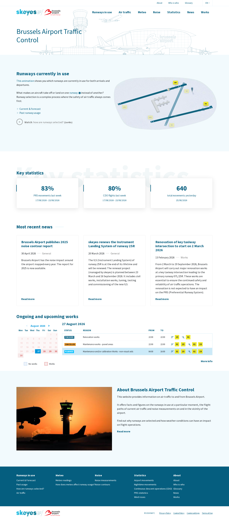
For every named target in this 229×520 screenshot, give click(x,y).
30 (56, 351)
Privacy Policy (165, 513)
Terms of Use (207, 513)
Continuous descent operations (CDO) (153, 488)
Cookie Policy (178, 513)
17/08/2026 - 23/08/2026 (47, 200)
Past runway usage (30, 112)
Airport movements (144, 480)
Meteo (142, 12)
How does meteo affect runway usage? (75, 484)
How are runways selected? (30, 488)
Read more (28, 299)
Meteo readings (64, 480)
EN (207, 3)
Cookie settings (193, 513)
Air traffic (125, 12)
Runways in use (102, 12)
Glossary (189, 3)
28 (44, 351)
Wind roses (139, 497)
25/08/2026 (181, 200)
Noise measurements (105, 480)
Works (205, 12)
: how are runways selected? (48, 122)
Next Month (49, 326)
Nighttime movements (145, 484)
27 (39, 351)
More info (207, 361)
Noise (156, 12)
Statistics (173, 12)
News (190, 12)
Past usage (21, 484)
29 (50, 351)
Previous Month (26, 326)
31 (21, 355)
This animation (25, 80)
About (159, 3)
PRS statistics (141, 492)
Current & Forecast (26, 480)
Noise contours (102, 484)
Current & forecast (30, 108)
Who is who (173, 3)
